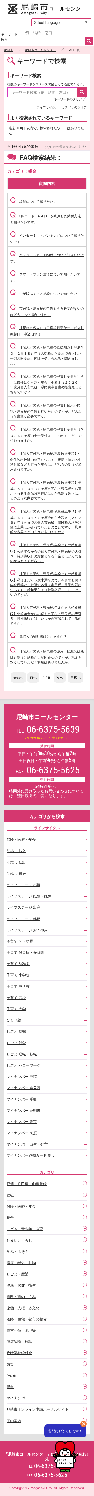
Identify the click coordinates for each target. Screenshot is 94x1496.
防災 (10, 1364)
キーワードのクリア (68, 99)
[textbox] (54, 32)
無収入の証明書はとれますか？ (38, 636)
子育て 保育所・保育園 (25, 952)
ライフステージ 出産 (23, 907)
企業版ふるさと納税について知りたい (43, 293)
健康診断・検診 (19, 1341)
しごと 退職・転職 (22, 1053)
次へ (59, 677)
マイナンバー (17, 1397)
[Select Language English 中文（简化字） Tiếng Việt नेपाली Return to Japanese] (59, 22)
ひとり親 (14, 1019)
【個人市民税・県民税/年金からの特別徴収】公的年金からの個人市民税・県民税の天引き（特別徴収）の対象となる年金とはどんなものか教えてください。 (45, 552)
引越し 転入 (16, 850)
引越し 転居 (16, 873)
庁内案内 (14, 1420)
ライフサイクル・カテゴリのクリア (62, 107)
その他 (12, 1375)
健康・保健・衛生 (21, 1285)
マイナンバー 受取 (22, 1099)
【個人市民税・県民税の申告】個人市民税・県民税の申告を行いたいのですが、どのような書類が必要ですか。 (45, 410)
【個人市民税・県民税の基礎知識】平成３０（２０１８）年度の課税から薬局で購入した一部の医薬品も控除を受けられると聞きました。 (47, 354)
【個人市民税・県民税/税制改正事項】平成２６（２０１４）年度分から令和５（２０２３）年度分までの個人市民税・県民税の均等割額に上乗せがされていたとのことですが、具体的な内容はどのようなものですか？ (45, 521)
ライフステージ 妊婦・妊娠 (29, 895)
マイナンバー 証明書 (23, 1110)
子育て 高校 (16, 997)
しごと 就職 (16, 1031)
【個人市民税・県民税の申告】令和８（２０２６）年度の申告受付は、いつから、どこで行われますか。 (47, 434)
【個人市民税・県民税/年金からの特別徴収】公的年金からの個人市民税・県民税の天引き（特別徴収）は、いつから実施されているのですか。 (45, 615)
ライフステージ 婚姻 (23, 884)
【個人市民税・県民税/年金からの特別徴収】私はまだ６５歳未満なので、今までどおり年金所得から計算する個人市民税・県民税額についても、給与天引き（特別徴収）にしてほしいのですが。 (45, 584)
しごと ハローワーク (23, 1065)
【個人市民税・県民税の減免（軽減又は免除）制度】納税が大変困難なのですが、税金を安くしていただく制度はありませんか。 (47, 656)
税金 (10, 1217)
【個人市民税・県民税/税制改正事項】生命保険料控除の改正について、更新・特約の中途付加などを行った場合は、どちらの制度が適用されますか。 (45, 461)
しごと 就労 (16, 1042)
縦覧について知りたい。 (33, 201)
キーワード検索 (9, 37)
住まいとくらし (19, 1240)
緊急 (10, 1386)
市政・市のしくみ (21, 1296)
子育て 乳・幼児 (20, 941)
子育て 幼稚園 (18, 963)
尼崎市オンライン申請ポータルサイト (38, 1409)
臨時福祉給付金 (19, 1352)
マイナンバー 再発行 (23, 1087)
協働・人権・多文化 (23, 1307)
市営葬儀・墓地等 (21, 1330)
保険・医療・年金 (21, 839)
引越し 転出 (16, 862)
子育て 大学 (16, 1008)
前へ (33, 677)
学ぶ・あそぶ (17, 1251)
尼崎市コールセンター (47, 9)
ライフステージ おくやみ (27, 929)
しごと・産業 (17, 1273)
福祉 (10, 1194)
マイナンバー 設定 (22, 1121)
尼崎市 (8, 49)
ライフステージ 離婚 (23, 918)
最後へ (75, 677)
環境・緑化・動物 (21, 1262)
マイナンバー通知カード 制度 (31, 1155)
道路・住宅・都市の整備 (27, 1319)
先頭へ (18, 677)
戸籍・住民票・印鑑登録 (27, 1183)
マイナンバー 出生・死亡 (27, 1144)
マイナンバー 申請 (22, 1076)
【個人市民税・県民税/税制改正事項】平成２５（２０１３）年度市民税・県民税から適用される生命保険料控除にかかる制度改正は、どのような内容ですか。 (45, 490)
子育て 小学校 (18, 974)
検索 (89, 41)
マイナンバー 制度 (22, 1132)
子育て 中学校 (18, 986)
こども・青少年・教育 (25, 1228)
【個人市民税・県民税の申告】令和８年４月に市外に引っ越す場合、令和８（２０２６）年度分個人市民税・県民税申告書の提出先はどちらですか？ (47, 383)
